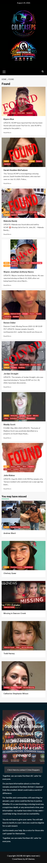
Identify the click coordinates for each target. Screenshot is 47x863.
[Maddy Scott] (23, 406)
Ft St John (21, 113)
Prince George (36, 263)
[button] (4, 71)
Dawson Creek (16, 314)
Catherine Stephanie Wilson (16, 693)
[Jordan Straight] (23, 355)
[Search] (42, 71)
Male (27, 263)
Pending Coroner (16, 567)
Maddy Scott (9, 424)
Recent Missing (27, 647)
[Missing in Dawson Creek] (23, 595)
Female (6, 113)
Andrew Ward (10, 533)
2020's (6, 161)
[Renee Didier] (23, 305)
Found (13, 113)
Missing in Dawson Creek (15, 613)
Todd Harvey (9, 653)
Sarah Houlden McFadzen (16, 170)
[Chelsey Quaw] (23, 555)
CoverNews (17, 859)
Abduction (14, 415)
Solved (31, 161)
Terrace (39, 161)
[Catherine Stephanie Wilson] (23, 675)
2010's (6, 415)
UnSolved (7, 316)
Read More (7, 132)
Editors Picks (24, 365)
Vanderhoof (31, 418)
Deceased (14, 263)
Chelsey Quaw (10, 573)
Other (6, 418)
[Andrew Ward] (23, 515)
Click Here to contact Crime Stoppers (23, 770)
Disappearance (16, 527)
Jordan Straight (11, 374)
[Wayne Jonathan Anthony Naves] (23, 254)
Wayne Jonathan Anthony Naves (19, 272)
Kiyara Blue (9, 119)
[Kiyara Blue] (23, 101)
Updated (29, 113)
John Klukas (9, 475)
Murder (38, 314)
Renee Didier (10, 323)
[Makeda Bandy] (23, 203)
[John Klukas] (23, 457)
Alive (12, 161)
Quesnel (26, 527)
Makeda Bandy (10, 221)
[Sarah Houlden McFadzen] (23, 152)
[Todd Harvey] (23, 635)
